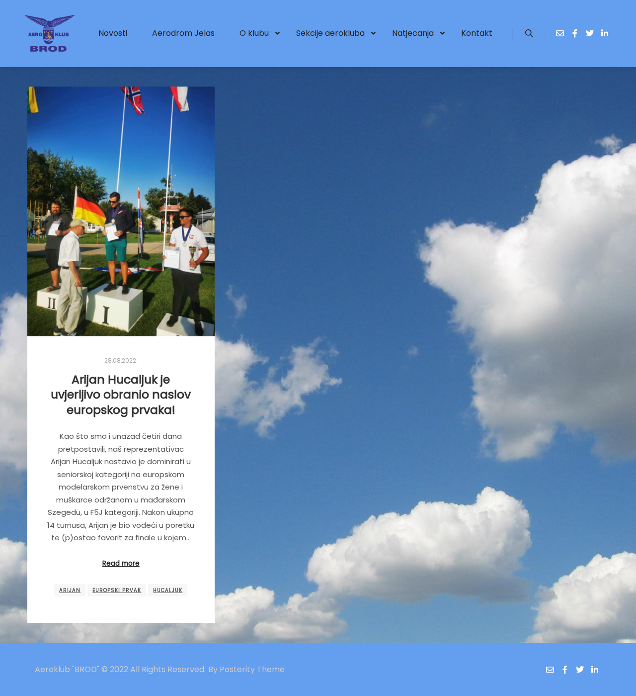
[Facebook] (574, 33)
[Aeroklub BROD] (50, 33)
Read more (121, 563)
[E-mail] (560, 33)
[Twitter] (589, 33)
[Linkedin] (604, 33)
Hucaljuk (167, 590)
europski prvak (116, 590)
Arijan (69, 590)
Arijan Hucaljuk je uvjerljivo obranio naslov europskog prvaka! (121, 394)
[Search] (529, 33)
